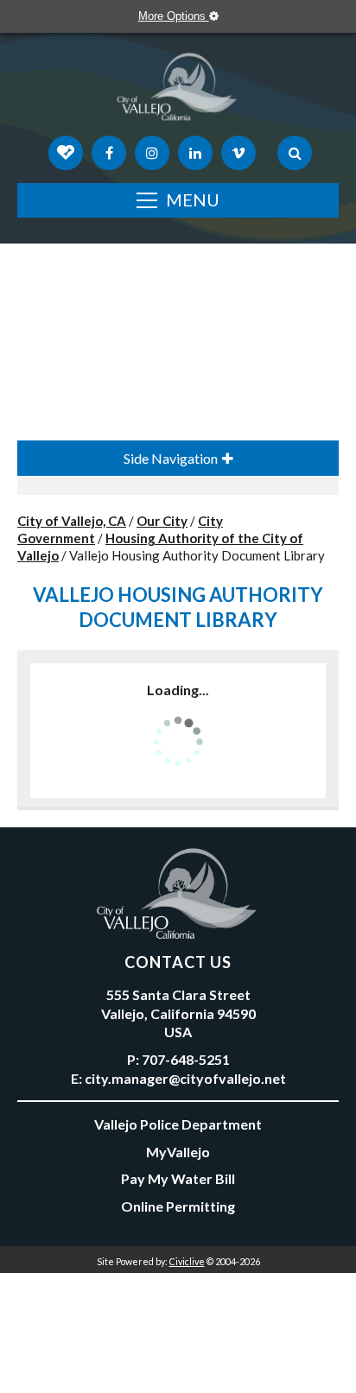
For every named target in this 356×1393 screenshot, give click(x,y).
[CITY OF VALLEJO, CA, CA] (178, 90)
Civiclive (187, 1261)
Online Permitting (178, 1206)
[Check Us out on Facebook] (109, 153)
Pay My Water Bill (178, 1178)
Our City (162, 521)
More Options (173, 15)
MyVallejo (178, 1151)
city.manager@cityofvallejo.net (185, 1078)
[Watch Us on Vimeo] (238, 153)
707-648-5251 (186, 1059)
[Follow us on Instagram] (152, 153)
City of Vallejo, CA (71, 521)
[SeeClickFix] (65, 153)
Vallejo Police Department (178, 1124)
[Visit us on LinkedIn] (195, 153)
